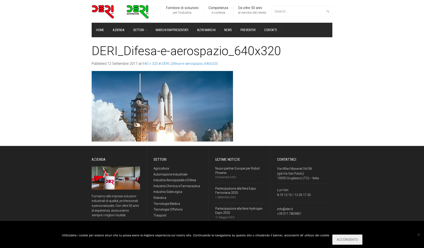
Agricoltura (161, 168)
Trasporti (159, 215)
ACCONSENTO (347, 240)
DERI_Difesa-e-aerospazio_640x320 (190, 64)
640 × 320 (150, 64)
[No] (418, 234)
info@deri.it (285, 209)
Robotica (159, 198)
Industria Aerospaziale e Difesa (174, 180)
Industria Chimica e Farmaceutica (176, 186)
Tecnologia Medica (166, 203)
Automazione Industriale (170, 174)
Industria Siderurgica (167, 192)
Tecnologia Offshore (167, 209)
